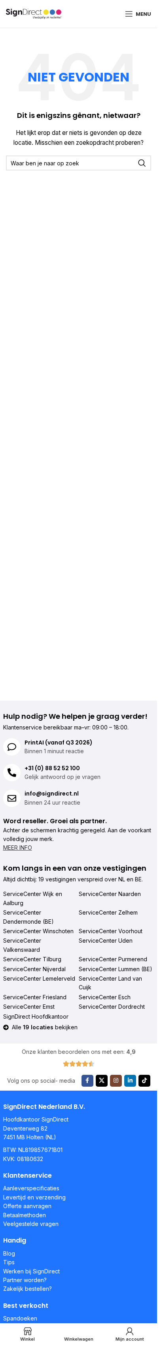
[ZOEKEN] (142, 162)
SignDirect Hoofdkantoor (35, 1016)
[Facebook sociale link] (87, 1081)
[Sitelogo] (33, 13)
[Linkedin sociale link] (130, 1081)
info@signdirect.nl (52, 794)
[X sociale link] (102, 1081)
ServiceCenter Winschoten (38, 931)
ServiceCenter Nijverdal (34, 969)
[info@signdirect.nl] (12, 798)
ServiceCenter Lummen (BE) (115, 969)
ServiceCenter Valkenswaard (22, 945)
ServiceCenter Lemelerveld (39, 978)
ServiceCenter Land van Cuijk (110, 983)
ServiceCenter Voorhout (110, 931)
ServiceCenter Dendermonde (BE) (28, 916)
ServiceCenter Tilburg (32, 959)
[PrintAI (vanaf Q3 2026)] (12, 747)
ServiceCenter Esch (105, 997)
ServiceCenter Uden (106, 940)
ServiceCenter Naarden (110, 893)
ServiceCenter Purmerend (113, 959)
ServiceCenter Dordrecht (112, 1006)
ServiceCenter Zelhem (108, 912)
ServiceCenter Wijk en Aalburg (32, 898)
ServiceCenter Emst (29, 1006)
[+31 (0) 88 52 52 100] (12, 772)
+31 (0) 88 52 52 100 (52, 768)
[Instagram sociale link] (116, 1081)
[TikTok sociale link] (144, 1081)
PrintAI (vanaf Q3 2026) (59, 742)
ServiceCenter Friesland (34, 997)
